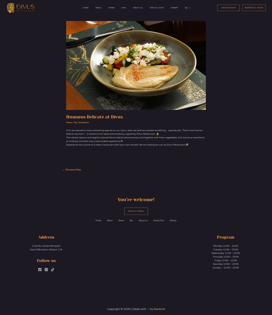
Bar (124, 8)
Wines (112, 8)
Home (86, 8)
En (186, 7)
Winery (174, 8)
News (69, 122)
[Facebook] (40, 269)
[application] (189, 8)
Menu (98, 8)
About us (138, 8)
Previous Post (71, 169)
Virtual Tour (156, 8)
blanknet (159, 309)
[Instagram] (46, 269)
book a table (136, 211)
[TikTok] (52, 269)
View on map (228, 8)
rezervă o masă (254, 8)
